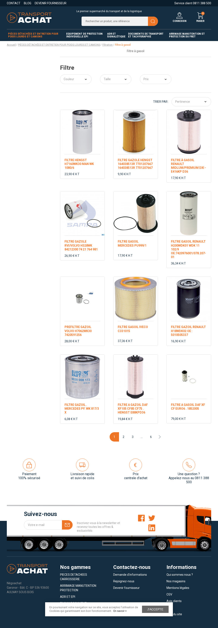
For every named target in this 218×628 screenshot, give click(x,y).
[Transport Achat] (29, 17)
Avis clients (174, 601)
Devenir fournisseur (50, 3)
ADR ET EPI (67, 596)
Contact (13, 3)
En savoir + (120, 610)
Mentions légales (177, 588)
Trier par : (161, 101)
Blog (27, 3)
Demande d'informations (130, 574)
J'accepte (155, 609)
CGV (169, 594)
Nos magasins (175, 581)
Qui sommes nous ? (179, 574)
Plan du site (174, 614)
